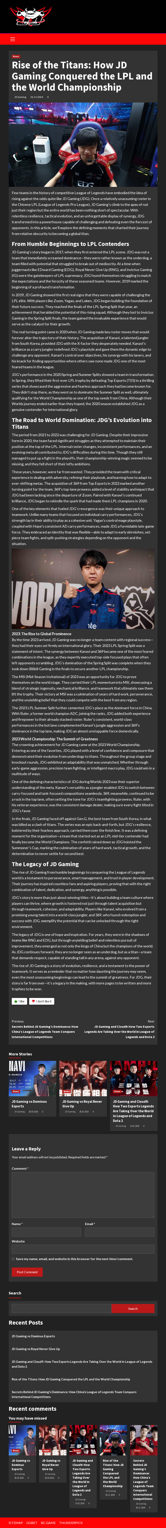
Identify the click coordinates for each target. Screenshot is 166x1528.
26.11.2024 (36, 96)
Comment (20, 1168)
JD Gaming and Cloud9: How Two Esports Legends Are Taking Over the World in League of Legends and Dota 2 (119, 1029)
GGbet (31, 1523)
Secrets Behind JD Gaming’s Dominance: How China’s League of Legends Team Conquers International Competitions (45, 1029)
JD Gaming (20, 96)
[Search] (152, 38)
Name (17, 1224)
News (16, 56)
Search (15, 1292)
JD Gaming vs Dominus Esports (33, 1336)
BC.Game (48, 1523)
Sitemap (16, 1523)
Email (90, 1224)
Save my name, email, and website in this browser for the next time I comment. (74, 1259)
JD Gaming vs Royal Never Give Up (36, 1349)
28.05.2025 (33, 1111)
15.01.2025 (134, 1126)
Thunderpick (71, 1523)
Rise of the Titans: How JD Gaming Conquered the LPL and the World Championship (71, 1379)
